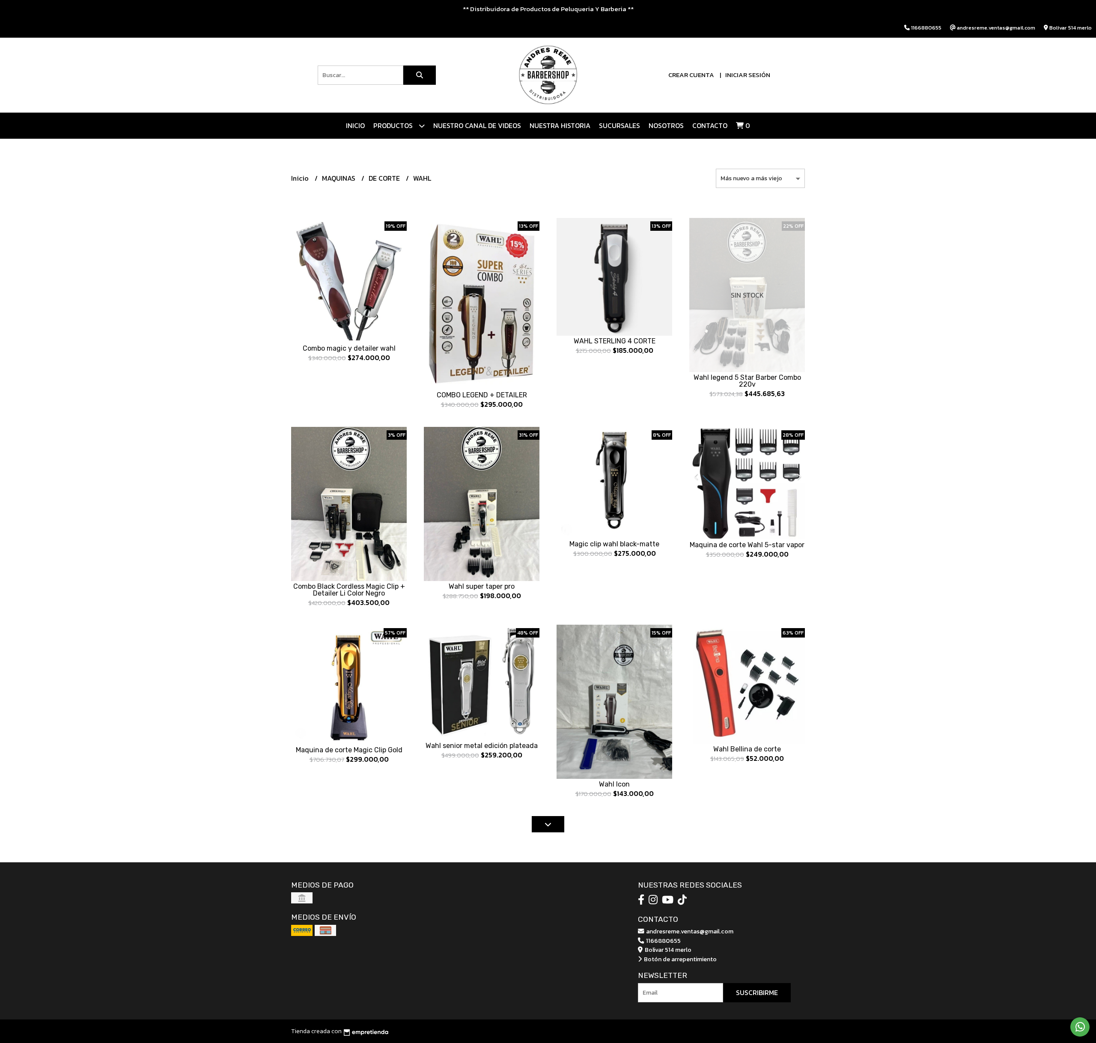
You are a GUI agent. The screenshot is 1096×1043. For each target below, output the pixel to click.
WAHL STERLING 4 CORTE (614, 341)
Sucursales (619, 125)
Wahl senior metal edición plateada (482, 746)
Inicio (355, 125)
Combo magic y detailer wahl (349, 348)
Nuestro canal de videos (477, 125)
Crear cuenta (691, 75)
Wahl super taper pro (482, 586)
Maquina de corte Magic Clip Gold (349, 750)
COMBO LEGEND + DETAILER (482, 395)
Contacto (709, 125)
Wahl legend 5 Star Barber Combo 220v (747, 380)
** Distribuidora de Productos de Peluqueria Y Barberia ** (548, 9)
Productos (393, 125)
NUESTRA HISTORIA (560, 125)
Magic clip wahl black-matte (614, 544)
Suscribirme (757, 992)
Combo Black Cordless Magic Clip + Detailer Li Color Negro (349, 589)
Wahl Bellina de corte (747, 749)
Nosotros (666, 125)
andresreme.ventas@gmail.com (689, 931)
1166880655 (663, 940)
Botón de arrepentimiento (680, 959)
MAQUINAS (339, 178)
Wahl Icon (614, 784)
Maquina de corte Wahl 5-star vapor (747, 545)
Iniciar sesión (747, 75)
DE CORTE (385, 178)
